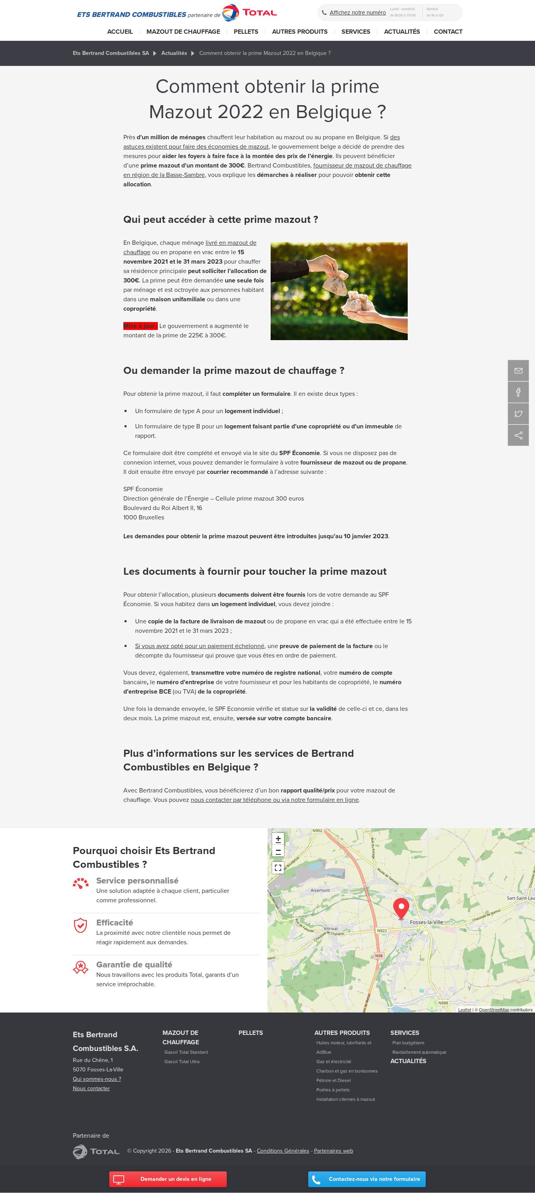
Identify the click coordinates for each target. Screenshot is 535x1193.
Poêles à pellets (333, 1090)
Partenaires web (333, 1150)
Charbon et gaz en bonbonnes (347, 1071)
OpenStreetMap (494, 1009)
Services (356, 32)
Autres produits (300, 32)
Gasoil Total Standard (186, 1052)
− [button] (278, 850)
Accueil (120, 32)
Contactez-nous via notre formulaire (374, 1179)
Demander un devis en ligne (176, 1179)
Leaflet (464, 1009)
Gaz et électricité (333, 1061)
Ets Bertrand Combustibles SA (111, 53)
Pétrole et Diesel (333, 1080)
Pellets (246, 32)
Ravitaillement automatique (419, 1052)
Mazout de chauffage (183, 32)
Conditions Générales (283, 1150)
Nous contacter (91, 1088)
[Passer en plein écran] (278, 868)
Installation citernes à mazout (345, 1099)
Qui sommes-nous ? (97, 1079)
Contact (448, 32)
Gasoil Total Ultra (181, 1061)
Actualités (402, 32)
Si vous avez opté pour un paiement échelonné (199, 646)
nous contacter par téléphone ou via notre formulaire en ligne (275, 800)
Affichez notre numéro (358, 12)
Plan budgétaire (408, 1042)
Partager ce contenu (518, 435)
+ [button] (278, 838)
